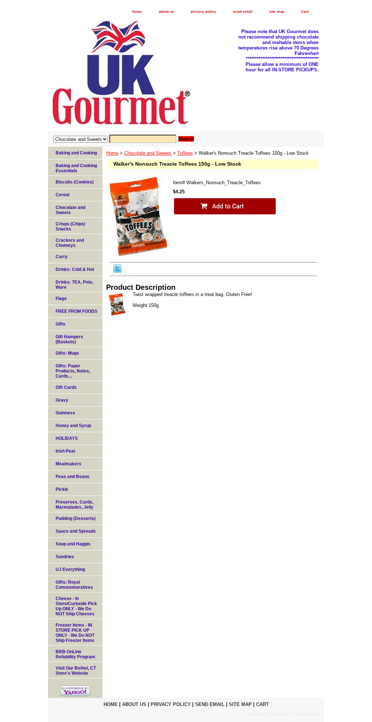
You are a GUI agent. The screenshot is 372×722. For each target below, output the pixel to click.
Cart (304, 11)
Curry (62, 256)
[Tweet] (117, 271)
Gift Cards (66, 387)
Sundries (65, 556)
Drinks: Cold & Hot (75, 269)
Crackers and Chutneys (70, 243)
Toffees (185, 153)
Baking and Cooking (76, 152)
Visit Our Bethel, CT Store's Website (76, 671)
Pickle (62, 489)
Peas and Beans (72, 476)
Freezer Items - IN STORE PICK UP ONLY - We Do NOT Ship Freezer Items (75, 633)
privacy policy (203, 11)
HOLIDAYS (67, 438)
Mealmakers (68, 463)
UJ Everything (70, 569)
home (137, 11)
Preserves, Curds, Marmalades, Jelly (74, 505)
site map (276, 11)
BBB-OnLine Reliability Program (75, 654)
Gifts (60, 324)
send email (242, 11)
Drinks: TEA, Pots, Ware (74, 285)
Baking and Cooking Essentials (76, 168)
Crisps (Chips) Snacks (70, 226)
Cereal (62, 194)
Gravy (62, 400)
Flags (61, 298)
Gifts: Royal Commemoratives (74, 585)
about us (166, 11)
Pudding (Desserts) (76, 518)
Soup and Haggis (73, 544)
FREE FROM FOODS (76, 311)
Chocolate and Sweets (147, 153)
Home (112, 153)
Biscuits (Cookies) (75, 182)
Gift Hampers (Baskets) (69, 339)
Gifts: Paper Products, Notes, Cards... (73, 371)
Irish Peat (65, 451)
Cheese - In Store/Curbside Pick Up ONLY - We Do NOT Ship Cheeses (76, 606)
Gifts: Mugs (67, 353)
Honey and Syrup (73, 425)
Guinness (65, 412)
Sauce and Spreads (76, 531)
